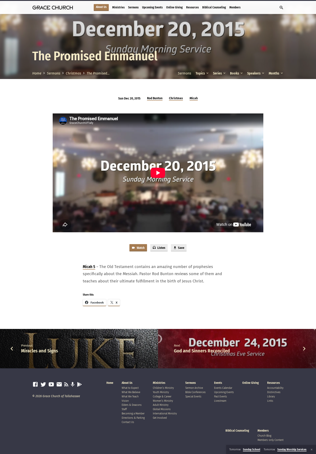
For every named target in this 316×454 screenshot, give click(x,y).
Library (271, 396)
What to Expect (130, 387)
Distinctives (274, 392)
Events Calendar (223, 387)
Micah (194, 98)
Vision (125, 400)
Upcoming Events (152, 7)
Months (274, 73)
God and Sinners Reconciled (202, 351)
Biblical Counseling (214, 7)
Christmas (73, 73)
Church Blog (264, 435)
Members (235, 7)
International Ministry (165, 413)
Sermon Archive (194, 387)
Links (270, 400)
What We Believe (131, 392)
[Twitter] (43, 384)
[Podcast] (72, 384)
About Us (101, 7)
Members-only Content (271, 440)
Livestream (220, 400)
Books (235, 73)
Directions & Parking (133, 417)
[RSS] (66, 384)
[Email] (59, 384)
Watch (140, 248)
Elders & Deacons (132, 404)
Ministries (118, 7)
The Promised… (98, 73)
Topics (201, 73)
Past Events (220, 396)
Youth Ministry (161, 392)
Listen (161, 248)
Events (218, 383)
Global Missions (162, 409)
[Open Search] (281, 8)
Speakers (254, 73)
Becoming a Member (133, 413)
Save (180, 248)
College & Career (162, 396)
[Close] (311, 449)
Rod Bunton (155, 98)
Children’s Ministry (163, 387)
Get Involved (160, 417)
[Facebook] (35, 384)
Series (217, 73)
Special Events (193, 396)
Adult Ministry (161, 404)
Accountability (275, 387)
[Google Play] (79, 384)
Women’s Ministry (163, 400)
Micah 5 (89, 266)
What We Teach (130, 396)
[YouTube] (51, 384)
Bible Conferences (195, 392)
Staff (124, 409)
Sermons (133, 7)
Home (36, 73)
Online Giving (174, 7)
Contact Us (128, 422)
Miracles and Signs (39, 351)
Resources (192, 7)
